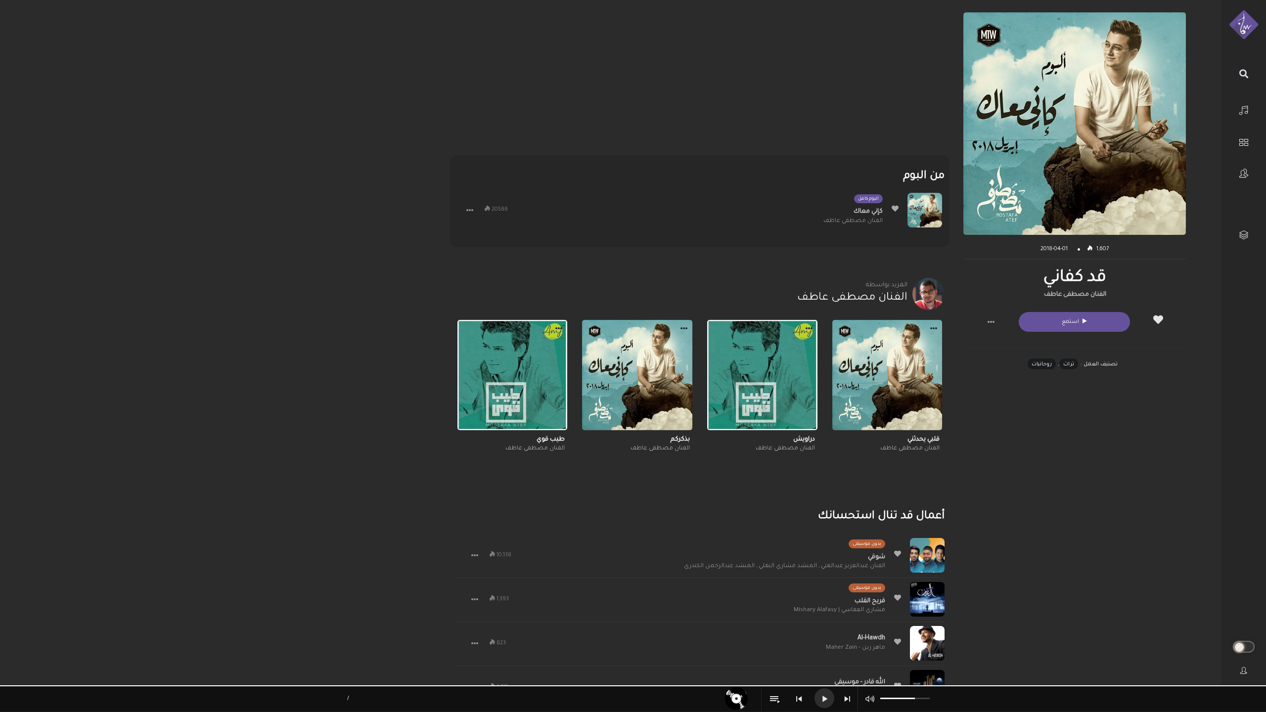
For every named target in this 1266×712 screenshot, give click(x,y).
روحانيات (1042, 364)
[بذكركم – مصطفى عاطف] (637, 375)
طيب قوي (551, 439)
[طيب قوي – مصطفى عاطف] (512, 375)
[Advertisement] (700, 81)
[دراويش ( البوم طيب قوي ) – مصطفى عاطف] (762, 375)
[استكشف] (1243, 141)
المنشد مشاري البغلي (788, 566)
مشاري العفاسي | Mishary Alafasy (839, 610)
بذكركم (680, 439)
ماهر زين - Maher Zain (855, 648)
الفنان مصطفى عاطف (1075, 294)
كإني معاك (868, 211)
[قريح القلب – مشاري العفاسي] (927, 599)
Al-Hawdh (871, 638)
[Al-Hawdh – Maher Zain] (927, 643)
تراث (1068, 364)
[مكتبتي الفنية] (1243, 235)
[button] (991, 322)
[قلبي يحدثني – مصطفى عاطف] (887, 375)
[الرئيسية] (1243, 109)
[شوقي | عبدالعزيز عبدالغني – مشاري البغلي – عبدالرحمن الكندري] (927, 555)
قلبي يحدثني (923, 439)
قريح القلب (870, 601)
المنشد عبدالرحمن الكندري (719, 566)
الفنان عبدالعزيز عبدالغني (853, 566)
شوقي (876, 557)
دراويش (804, 439)
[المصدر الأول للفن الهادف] (1243, 25)
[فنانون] (1243, 173)
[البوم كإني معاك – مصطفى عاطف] (924, 210)
